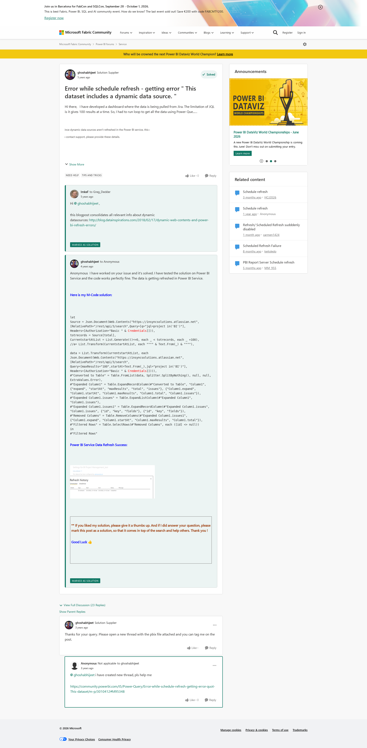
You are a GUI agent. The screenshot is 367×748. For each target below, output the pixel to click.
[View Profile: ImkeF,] (74, 194)
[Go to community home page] (85, 32)
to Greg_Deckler (100, 192)
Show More (76, 164)
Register (287, 32)
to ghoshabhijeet (128, 663)
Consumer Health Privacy (114, 739)
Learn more (225, 54)
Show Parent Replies (72, 612)
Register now (54, 18)
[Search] (275, 32)
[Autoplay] (261, 161)
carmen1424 (271, 235)
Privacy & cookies (257, 730)
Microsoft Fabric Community (75, 44)
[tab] (266, 161)
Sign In (301, 32)
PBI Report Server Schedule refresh (268, 262)
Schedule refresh (255, 191)
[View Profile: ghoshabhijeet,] (74, 263)
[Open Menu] (305, 44)
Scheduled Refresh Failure (262, 246)
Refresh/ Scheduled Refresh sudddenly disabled (271, 227)
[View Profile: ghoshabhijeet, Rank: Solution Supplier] (70, 74)
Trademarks (300, 730)
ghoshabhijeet (87, 72)
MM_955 (270, 268)
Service (123, 44)
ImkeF (85, 192)
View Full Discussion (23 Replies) (84, 605)
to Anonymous (109, 261)
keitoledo (270, 251)
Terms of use (280, 730)
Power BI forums (105, 44)
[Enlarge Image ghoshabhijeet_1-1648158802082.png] (112, 482)
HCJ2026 (270, 197)
